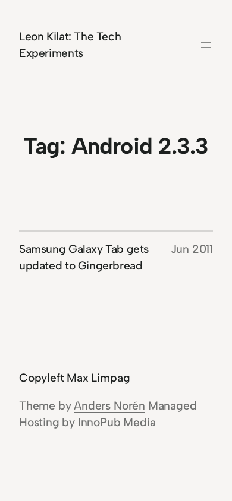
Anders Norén (109, 406)
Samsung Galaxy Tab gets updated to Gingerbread (84, 257)
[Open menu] (206, 45)
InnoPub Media (117, 422)
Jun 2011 (192, 249)
